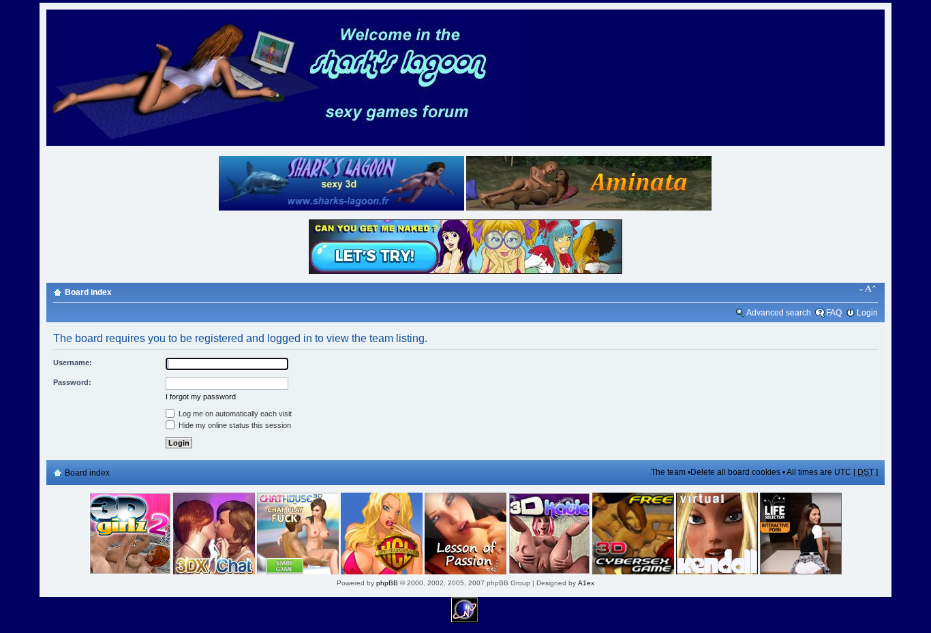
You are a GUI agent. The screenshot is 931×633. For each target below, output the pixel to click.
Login (867, 313)
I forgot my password (201, 396)
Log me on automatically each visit (234, 414)
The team (668, 472)
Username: (72, 362)
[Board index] (284, 143)
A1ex (586, 583)
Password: (72, 382)
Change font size (868, 289)
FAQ (834, 313)
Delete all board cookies (735, 472)
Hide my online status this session (234, 425)
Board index (88, 292)
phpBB (387, 583)
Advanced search (778, 313)
